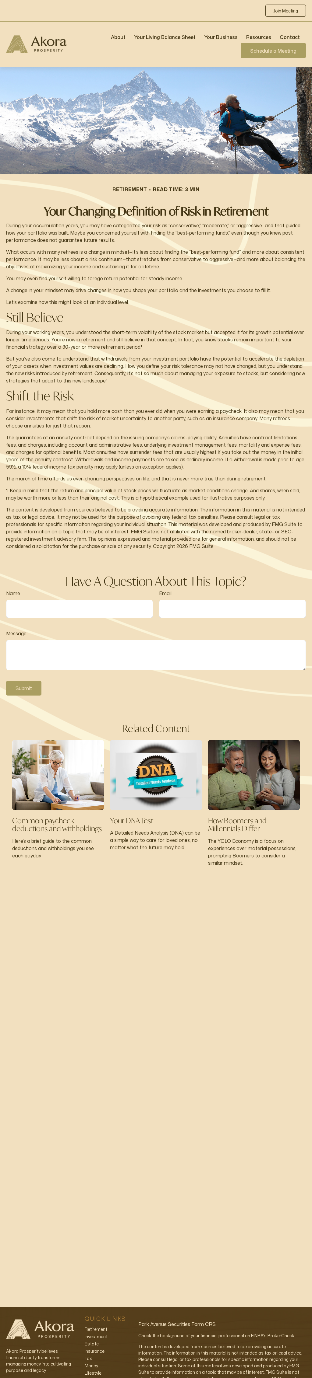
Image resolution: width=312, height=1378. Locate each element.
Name (13, 593)
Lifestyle (93, 1373)
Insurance (95, 1351)
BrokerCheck (281, 1335)
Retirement (96, 1329)
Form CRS (203, 1324)
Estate (92, 1344)
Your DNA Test (131, 820)
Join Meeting (285, 11)
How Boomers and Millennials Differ (237, 824)
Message (16, 633)
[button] (118, 37)
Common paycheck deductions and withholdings (57, 824)
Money (91, 1366)
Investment (96, 1336)
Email (165, 593)
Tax (88, 1358)
